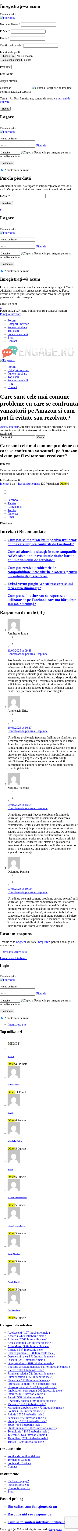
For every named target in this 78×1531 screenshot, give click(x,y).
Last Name (6, 73)
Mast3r (11, 1056)
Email (11, 517)
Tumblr (12, 510)
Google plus (15, 506)
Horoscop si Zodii (32, 1387)
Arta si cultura (30, 1342)
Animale (27, 1339)
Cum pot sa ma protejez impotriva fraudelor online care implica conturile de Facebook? (42, 542)
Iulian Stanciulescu (16, 1226)
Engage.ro (55, 1529)
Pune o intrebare (17, 327)
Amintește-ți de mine (16, 170)
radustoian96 (14, 1085)
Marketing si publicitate (36, 1407)
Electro (26, 1370)
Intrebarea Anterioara (13, 951)
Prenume (5, 66)
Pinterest (13, 513)
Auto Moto (29, 1346)
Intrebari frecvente (18, 1484)
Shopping (27, 1421)
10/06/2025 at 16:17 (20, 727)
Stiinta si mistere (32, 1428)
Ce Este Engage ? (18, 1481)
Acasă (3, 426)
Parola (4, 38)
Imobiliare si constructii (35, 1390)
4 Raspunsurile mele (28, 483)
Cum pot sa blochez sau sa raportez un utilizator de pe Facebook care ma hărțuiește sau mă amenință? (42, 600)
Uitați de (41, 145)
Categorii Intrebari (18, 323)
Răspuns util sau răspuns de (29, 1514)
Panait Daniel (14, 1282)
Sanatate (27, 1417)
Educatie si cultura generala (39, 1366)
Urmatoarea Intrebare (13, 958)
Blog (10, 337)
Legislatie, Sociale (32, 1400)
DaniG (11, 1113)
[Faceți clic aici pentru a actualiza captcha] (38, 88)
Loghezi (21, 941)
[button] (7, 17)
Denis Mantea (14, 1254)
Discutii (26, 1359)
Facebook (13, 499)
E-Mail (5, 31)
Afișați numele (8, 80)
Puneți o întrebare (10, 314)
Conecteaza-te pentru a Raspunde (28, 654)
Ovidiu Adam (14, 1310)
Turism (26, 1441)
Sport (25, 1424)
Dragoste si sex (31, 1363)
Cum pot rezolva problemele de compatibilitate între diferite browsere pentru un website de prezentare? (42, 572)
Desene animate (31, 1356)
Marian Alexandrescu (17, 1197)
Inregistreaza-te (17, 1024)
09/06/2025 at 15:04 (20, 804)
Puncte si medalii (18, 334)
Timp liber (28, 1438)
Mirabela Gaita (15, 1141)
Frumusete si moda (33, 1383)
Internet (13, 426)
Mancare (27, 1404)
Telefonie (27, 1434)
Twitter (12, 503)
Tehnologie (28, 1431)
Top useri (13, 330)
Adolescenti (29, 1332)
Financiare (29, 1380)
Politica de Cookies (19, 1463)
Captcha (5, 87)
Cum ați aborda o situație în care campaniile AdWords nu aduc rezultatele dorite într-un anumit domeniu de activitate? (42, 556)
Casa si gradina (31, 1353)
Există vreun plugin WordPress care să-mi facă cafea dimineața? (40, 586)
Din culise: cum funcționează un (32, 1506)
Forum (12, 320)
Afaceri (27, 1336)
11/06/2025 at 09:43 (19, 650)
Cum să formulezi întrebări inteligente (37, 1522)
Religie (26, 1414)
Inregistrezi (44, 941)
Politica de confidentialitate (24, 1456)
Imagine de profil (10, 52)
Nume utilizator (10, 24)
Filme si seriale (30, 1376)
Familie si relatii (31, 1373)
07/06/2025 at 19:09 (20, 888)
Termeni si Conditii (19, 1459)
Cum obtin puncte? (19, 1488)
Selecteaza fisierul (12, 60)
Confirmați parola (11, 45)
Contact (12, 341)
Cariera (26, 1349)
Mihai (10, 1169)
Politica (26, 1411)
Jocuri (25, 1397)
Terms (4, 98)
